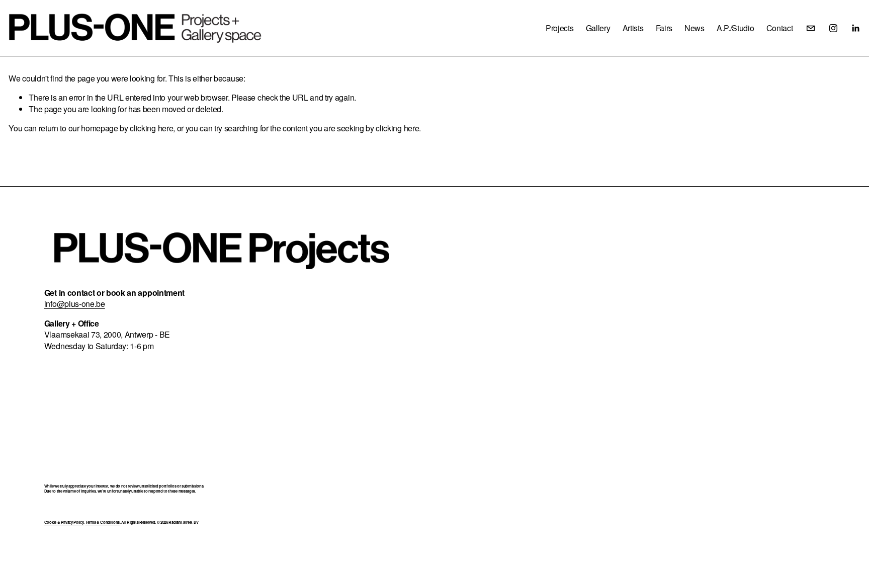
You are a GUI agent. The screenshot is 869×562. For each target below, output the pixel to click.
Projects (559, 28)
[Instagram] (833, 28)
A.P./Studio (735, 28)
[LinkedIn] (855, 28)
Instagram (532, 265)
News (694, 28)
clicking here (151, 128)
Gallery (598, 28)
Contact (779, 28)
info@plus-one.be (74, 303)
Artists (633, 28)
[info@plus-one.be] (811, 28)
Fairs (664, 28)
